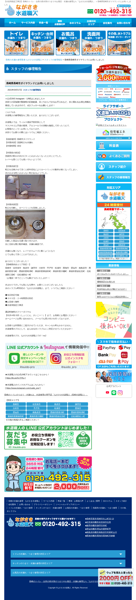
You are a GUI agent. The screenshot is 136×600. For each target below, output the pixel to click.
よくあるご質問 (93, 501)
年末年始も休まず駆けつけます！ (112, 289)
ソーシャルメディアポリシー (68, 504)
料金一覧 (44, 22)
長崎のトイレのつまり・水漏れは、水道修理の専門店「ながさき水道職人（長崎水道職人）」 (46, 395)
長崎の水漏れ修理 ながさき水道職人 (24, 501)
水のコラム (76, 22)
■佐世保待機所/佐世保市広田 (98, 522)
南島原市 (37, 412)
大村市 (16, 408)
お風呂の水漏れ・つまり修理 (77, 508)
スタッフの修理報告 (53, 60)
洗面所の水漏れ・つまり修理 (105, 508)
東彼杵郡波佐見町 (57, 416)
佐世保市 (37, 404)
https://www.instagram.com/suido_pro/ (22, 388)
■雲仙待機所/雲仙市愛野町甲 (98, 529)
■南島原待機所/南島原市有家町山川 (101, 532)
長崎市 (16, 404)
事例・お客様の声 (60, 22)
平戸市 (37, 408)
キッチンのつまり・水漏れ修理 (49, 508)
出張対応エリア (92, 22)
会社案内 (108, 22)
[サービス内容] (23, 22)
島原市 (57, 404)
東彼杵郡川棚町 (37, 416)
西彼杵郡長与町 (57, 412)
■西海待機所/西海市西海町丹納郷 (100, 536)
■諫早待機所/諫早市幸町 (96, 525)
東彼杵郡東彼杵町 (16, 416)
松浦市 (57, 408)
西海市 (78, 408)
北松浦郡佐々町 (78, 416)
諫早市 (78, 404)
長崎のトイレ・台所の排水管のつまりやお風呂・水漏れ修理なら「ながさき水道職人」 (68, 581)
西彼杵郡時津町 (78, 412)
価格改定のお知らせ (106, 281)
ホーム (12, 22)
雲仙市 (16, 412)
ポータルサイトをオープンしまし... (113, 274)
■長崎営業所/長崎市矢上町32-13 (99, 519)
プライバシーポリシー (43, 504)
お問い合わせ (124, 22)
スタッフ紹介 (121, 501)
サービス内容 (28, 22)
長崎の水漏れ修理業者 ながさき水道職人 (24, 60)
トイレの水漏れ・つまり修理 (20, 508)
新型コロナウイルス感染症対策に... (113, 297)
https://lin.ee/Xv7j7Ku (15, 378)
